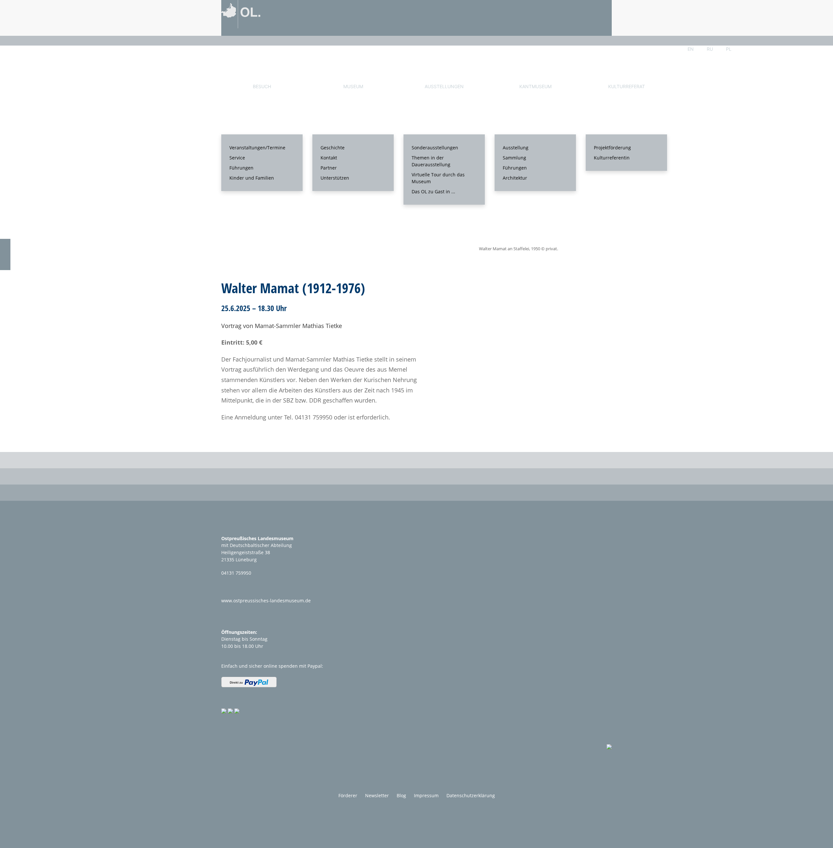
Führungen (241, 168)
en (691, 49)
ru (710, 49)
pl (728, 49)
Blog (401, 795)
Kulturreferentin (612, 158)
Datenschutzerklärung (470, 795)
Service (237, 158)
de (672, 49)
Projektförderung (612, 147)
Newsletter (377, 795)
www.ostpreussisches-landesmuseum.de (266, 600)
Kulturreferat (626, 86)
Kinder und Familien (251, 178)
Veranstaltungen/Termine (257, 147)
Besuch (262, 86)
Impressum (426, 795)
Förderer (347, 795)
